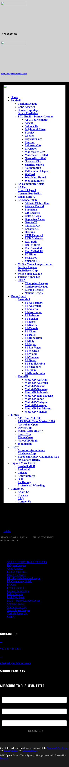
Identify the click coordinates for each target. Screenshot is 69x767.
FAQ (21, 498)
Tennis (15, 414)
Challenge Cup (27, 453)
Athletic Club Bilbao (37, 203)
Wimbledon (25, 443)
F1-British (31, 325)
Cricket (22, 472)
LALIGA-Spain (27, 199)
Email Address (11, 718)
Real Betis (31, 241)
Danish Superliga (28, 110)
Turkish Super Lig (29, 276)
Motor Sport (18, 296)
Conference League (36, 286)
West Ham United (35, 177)
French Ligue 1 (27, 190)
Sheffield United (34, 164)
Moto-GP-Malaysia (36, 402)
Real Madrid (32, 244)
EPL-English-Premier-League (23, 578)
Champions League (36, 283)
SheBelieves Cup (28, 270)
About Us (23, 491)
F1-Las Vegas (33, 347)
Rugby (15, 446)
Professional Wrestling (31, 485)
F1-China (30, 331)
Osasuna (30, 232)
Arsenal (29, 122)
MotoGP (23, 376)
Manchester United (36, 155)
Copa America (26, 106)
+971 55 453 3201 (10, 648)
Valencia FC (32, 260)
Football (16, 100)
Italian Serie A (26, 196)
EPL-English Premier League (35, 116)
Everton (29, 142)
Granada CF (32, 225)
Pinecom (4, 758)
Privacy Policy (11, 750)
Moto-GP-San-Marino (38, 408)
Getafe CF (31, 222)
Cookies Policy (30, 750)
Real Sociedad (33, 248)
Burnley (29, 132)
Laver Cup (24, 434)
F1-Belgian (31, 318)
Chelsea (29, 135)
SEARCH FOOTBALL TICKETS (27, 562)
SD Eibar (30, 254)
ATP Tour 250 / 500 (29, 418)
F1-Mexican (32, 350)
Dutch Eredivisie (28, 113)
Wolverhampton (34, 180)
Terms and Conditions (57, 748)
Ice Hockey (24, 482)
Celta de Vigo (33, 215)
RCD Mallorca (34, 238)
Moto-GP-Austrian (36, 379)
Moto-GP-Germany (36, 389)
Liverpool (30, 148)
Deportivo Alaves (35, 219)
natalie (7, 531)
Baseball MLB (26, 466)
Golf (20, 479)
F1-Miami (31, 353)
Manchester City (35, 151)
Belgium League (27, 103)
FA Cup (22, 187)
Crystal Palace (33, 138)
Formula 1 (24, 299)
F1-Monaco (32, 357)
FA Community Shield (31, 183)
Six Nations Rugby (29, 459)
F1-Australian (33, 305)
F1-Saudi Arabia (35, 363)
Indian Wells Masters (30, 430)
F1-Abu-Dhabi (33, 302)
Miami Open (25, 437)
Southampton (33, 167)
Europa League (34, 289)
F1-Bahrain (32, 315)
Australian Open (28, 424)
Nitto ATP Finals (28, 440)
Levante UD (32, 228)
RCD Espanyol (34, 235)
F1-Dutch (30, 334)
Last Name (8, 706)
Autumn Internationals (31, 450)
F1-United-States (35, 373)
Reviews (23, 495)
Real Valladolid (34, 251)
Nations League (34, 292)
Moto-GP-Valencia (36, 411)
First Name (9, 694)
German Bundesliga (30, 193)
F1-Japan (30, 344)
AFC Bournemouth (36, 119)
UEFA (21, 280)
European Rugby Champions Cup (38, 456)
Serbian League (27, 267)
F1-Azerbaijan (33, 312)
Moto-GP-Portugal (36, 405)
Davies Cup (25, 427)
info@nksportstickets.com (14, 73)
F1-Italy (29, 341)
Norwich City (33, 161)
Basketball (24, 469)
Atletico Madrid (34, 206)
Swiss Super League (30, 273)
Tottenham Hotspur (36, 171)
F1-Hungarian (33, 337)
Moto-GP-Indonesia (36, 392)
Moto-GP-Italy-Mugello (39, 395)
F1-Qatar (30, 360)
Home (14, 97)
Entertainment (26, 475)
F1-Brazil (30, 321)
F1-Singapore (33, 366)
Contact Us (17, 488)
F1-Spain (30, 369)
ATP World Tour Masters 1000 (36, 421)
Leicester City (33, 145)
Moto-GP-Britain (35, 386)
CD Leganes (32, 212)
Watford (30, 174)
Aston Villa (31, 126)
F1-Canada (31, 328)
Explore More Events (23, 463)
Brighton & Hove (35, 129)
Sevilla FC (31, 257)
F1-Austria (31, 309)
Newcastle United (35, 158)
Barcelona (31, 209)
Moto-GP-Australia (36, 382)
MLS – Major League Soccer (35, 264)
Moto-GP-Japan (34, 398)
